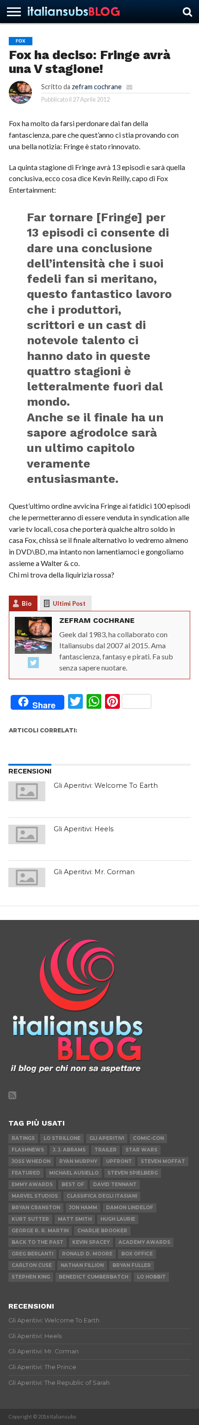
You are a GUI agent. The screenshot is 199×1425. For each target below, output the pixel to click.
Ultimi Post (69, 603)
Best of (73, 1184)
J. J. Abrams (69, 1150)
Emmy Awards (32, 1184)
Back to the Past (37, 1242)
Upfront (119, 1161)
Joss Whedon (31, 1161)
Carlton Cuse (32, 1265)
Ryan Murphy (78, 1161)
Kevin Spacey (91, 1242)
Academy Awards (144, 1242)
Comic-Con (148, 1138)
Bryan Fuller (131, 1265)
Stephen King (31, 1277)
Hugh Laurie (117, 1219)
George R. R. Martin (40, 1231)
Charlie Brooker (102, 1231)
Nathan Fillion (82, 1265)
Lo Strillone (62, 1138)
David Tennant (115, 1184)
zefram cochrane (97, 87)
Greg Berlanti (32, 1254)
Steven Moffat (163, 1161)
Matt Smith (75, 1219)
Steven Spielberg (132, 1173)
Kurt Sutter (30, 1219)
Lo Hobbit (151, 1277)
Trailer (105, 1150)
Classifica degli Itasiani (102, 1196)
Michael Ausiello (74, 1173)
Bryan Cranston (36, 1208)
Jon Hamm (83, 1208)
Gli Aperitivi (106, 1138)
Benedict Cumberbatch (93, 1277)
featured (26, 1173)
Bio (26, 603)
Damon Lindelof (129, 1208)
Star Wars (141, 1150)
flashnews (28, 1150)
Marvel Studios (35, 1196)
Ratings (23, 1138)
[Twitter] (33, 663)
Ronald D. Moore (87, 1254)
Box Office (137, 1254)
